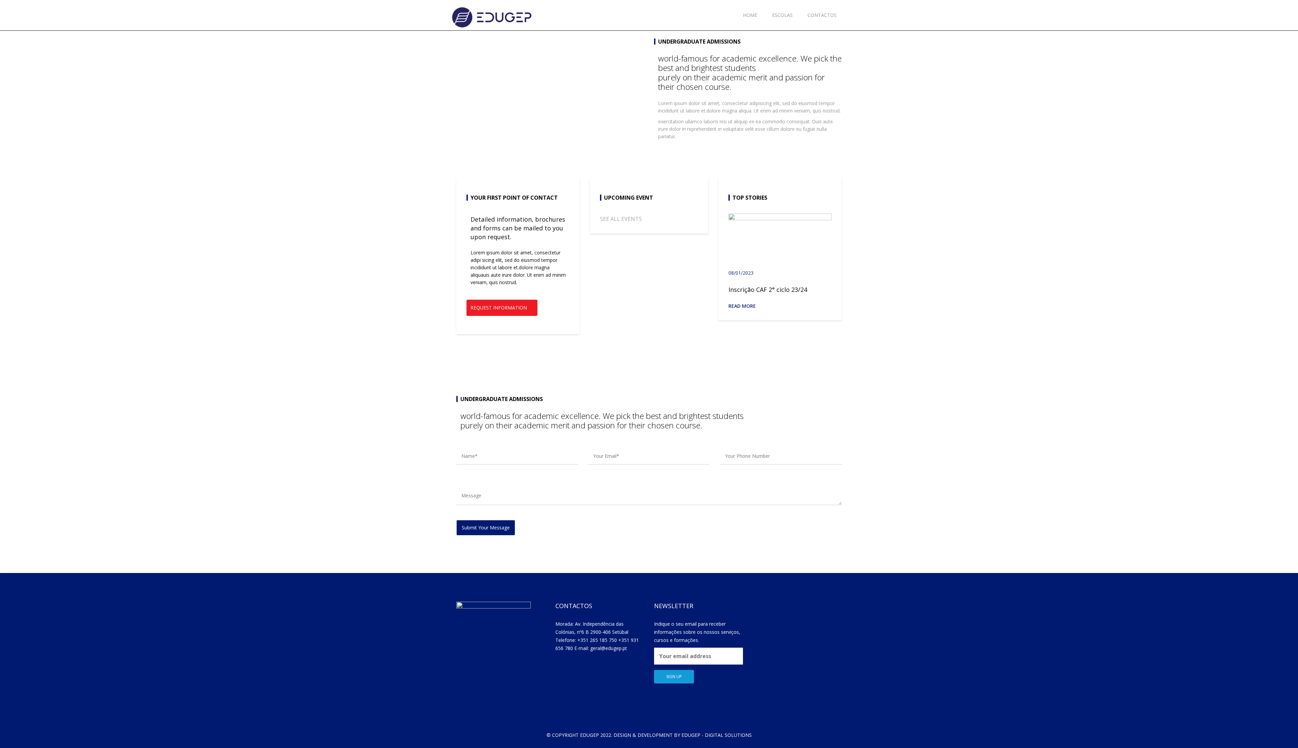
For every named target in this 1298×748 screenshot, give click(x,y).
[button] (823, 197)
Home (750, 15)
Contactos (822, 15)
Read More (742, 306)
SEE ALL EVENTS (621, 219)
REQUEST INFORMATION (499, 307)
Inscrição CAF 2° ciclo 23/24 (767, 289)
